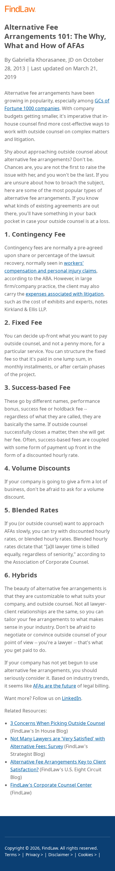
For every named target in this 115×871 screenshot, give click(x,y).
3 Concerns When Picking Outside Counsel (57, 723)
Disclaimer (58, 854)
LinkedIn (71, 698)
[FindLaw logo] (22, 9)
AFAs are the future (54, 685)
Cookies (85, 854)
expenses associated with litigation (65, 294)
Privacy (33, 854)
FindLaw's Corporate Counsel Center (51, 785)
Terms (11, 854)
